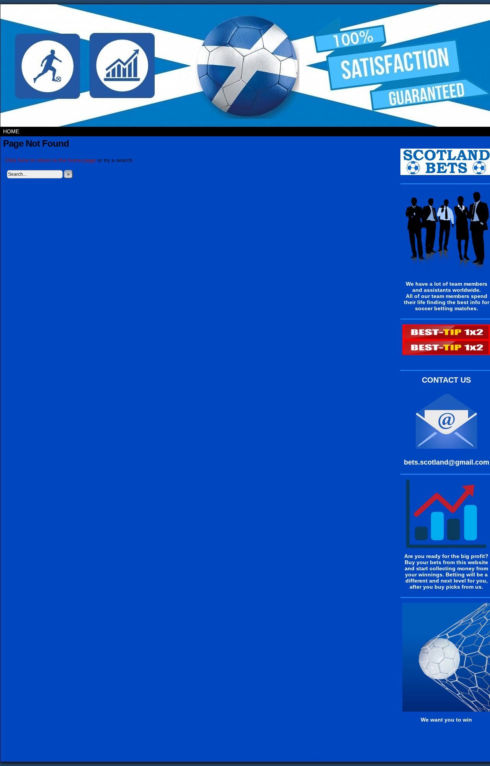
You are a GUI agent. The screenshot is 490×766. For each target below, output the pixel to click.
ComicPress (249, 757)
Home (11, 131)
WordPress (217, 757)
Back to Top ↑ (310, 757)
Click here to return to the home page (50, 160)
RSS (289, 757)
